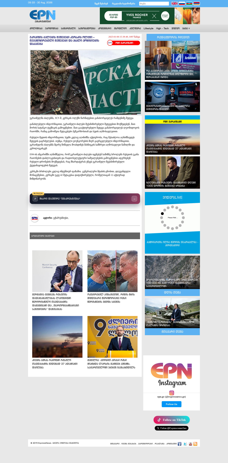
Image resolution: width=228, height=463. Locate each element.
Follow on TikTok (174, 420)
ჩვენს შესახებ (129, 444)
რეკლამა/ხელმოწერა (123, 3)
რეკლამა (159, 444)
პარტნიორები (145, 444)
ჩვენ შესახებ (101, 3)
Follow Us (171, 404)
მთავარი (115, 444)
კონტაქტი (171, 444)
